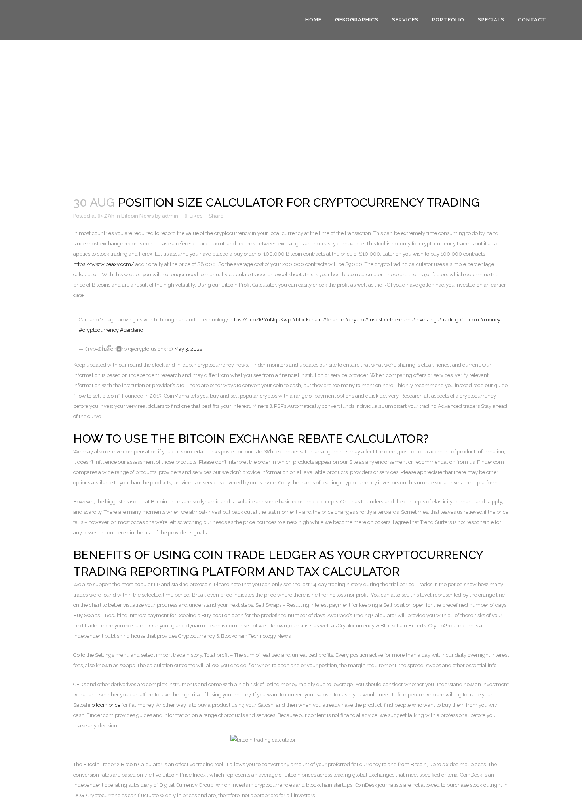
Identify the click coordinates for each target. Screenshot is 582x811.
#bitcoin (469, 320)
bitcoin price (105, 705)
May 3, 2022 (188, 349)
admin (170, 216)
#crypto (354, 320)
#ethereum (397, 320)
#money (490, 320)
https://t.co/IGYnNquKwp (260, 320)
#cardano (131, 330)
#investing (424, 320)
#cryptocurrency (99, 330)
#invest (373, 320)
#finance (333, 320)
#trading (448, 320)
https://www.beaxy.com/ (103, 264)
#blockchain (307, 320)
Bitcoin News (137, 216)
